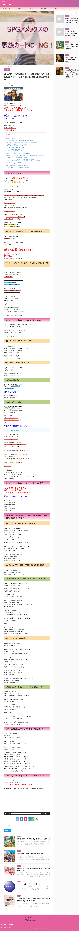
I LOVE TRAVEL (7, 4)
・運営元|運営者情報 (28, 919)
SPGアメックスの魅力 (11, 138)
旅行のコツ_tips (6, 8)
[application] (27, 802)
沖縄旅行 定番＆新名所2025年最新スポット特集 (30, 853)
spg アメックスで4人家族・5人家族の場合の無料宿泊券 (21, 159)
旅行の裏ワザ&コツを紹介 (6, 927)
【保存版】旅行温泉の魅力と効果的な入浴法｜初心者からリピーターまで (71, 20)
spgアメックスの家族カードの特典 (16, 147)
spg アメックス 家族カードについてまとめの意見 (18, 153)
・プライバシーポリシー (29, 920)
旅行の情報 (18, 8)
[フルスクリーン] (48, 813)
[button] (27, 802)
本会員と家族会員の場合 (15, 149)
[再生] (6, 813)
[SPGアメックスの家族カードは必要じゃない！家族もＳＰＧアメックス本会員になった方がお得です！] (29, 819)
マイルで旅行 (43, 8)
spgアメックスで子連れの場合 (15, 162)
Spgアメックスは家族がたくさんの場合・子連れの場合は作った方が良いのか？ (25, 155)
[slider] (26, 813)
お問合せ (56, 8)
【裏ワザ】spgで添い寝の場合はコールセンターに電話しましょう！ (25, 163)
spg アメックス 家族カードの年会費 (16, 145)
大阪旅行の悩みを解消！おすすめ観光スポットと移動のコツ (71, 59)
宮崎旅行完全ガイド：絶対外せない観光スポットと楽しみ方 (33, 839)
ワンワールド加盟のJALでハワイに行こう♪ (29, 884)
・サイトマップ (27, 917)
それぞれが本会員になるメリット (18, 152)
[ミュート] (46, 813)
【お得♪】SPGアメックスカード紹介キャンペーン (18, 167)
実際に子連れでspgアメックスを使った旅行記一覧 (18, 165)
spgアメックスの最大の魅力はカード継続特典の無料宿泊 (21, 140)
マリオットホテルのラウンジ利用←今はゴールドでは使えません (22, 142)
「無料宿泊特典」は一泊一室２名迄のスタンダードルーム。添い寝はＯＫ (25, 160)
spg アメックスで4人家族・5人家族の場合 (18, 157)
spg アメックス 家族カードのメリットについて (17, 144)
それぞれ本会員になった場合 (17, 150)
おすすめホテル (30, 8)
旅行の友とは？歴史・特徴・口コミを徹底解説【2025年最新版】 (71, 33)
